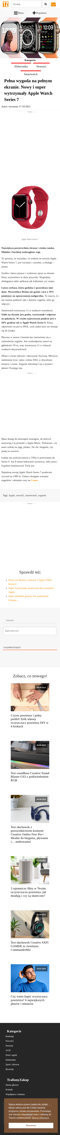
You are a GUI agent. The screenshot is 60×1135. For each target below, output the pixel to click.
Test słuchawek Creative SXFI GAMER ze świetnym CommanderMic (29, 946)
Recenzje (10, 1069)
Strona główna (12, 1085)
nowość (20, 495)
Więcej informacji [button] (40, 1118)
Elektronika (21, 66)
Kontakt (9, 1089)
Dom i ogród (11, 1055)
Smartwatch (31, 74)
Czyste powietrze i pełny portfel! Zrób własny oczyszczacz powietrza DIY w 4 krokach (29, 721)
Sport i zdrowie (12, 1064)
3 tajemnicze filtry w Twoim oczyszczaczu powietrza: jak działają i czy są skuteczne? (28, 892)
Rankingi (10, 1036)
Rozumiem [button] (31, 1125)
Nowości (41, 66)
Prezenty (9, 1046)
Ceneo (34, 480)
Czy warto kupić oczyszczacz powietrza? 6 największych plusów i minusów (29, 1000)
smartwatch (31, 495)
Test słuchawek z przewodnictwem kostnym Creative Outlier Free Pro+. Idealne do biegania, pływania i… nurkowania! (29, 834)
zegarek (42, 495)
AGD (8, 1050)
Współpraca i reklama (15, 1094)
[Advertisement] (30, 143)
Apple (12, 495)
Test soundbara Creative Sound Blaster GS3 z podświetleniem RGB (30, 776)
